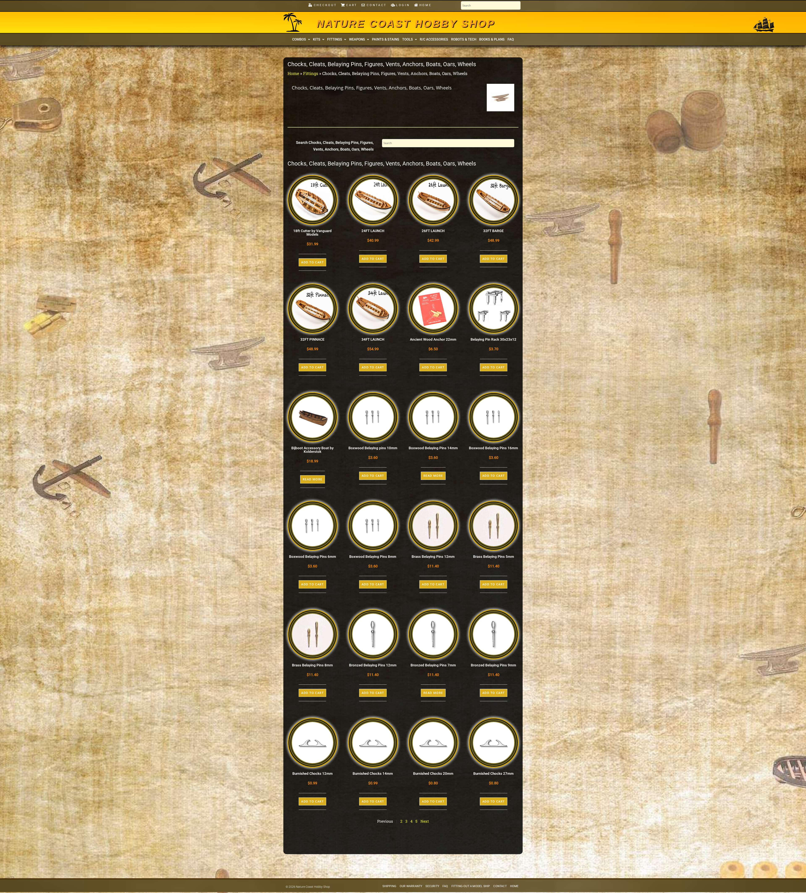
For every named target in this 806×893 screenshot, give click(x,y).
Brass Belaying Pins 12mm (433, 556)
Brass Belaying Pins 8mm (312, 665)
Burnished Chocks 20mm (433, 773)
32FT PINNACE (312, 339)
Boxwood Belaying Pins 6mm (312, 556)
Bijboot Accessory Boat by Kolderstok (312, 450)
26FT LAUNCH (433, 231)
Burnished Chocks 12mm (312, 773)
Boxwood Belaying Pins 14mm (433, 448)
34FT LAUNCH (372, 339)
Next (424, 821)
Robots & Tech (463, 39)
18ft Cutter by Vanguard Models (312, 232)
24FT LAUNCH (372, 231)
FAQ (511, 39)
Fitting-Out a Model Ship (470, 886)
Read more (312, 479)
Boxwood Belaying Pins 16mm (493, 448)
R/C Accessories (434, 39)
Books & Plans (492, 39)
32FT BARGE (493, 231)
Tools (407, 39)
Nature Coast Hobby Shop (406, 23)
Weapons (357, 39)
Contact (499, 886)
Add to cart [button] (312, 262)
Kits (316, 39)
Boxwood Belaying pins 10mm (372, 448)
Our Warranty (411, 886)
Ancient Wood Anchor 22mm (433, 339)
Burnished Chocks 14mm (373, 773)
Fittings (334, 39)
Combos (299, 39)
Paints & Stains (385, 39)
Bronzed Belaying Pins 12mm (372, 665)
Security (432, 886)
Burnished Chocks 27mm (493, 773)
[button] (301, 39)
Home (293, 73)
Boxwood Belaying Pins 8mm (372, 556)
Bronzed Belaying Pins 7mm (433, 665)
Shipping (389, 886)
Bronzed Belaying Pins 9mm (493, 665)
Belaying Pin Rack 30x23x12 (493, 339)
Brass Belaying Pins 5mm (493, 556)
